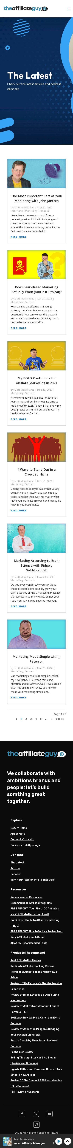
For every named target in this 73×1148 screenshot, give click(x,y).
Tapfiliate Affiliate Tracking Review (32, 966)
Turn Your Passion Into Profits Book (32, 879)
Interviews (17, 210)
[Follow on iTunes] (36, 1125)
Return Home (18, 828)
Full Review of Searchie (24, 1091)
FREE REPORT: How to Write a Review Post (36, 931)
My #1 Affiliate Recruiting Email (29, 914)
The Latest (17, 862)
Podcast (44, 210)
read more (18, 236)
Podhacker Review (21, 1052)
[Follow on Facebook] (22, 1114)
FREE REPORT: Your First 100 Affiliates (34, 908)
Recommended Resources (26, 897)
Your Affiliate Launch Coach (27, 937)
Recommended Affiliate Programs (31, 902)
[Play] (59, 1141)
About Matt (17, 833)
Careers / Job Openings (25, 845)
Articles (15, 868)
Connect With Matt (22, 839)
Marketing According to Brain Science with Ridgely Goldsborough (36, 565)
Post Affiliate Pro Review (25, 960)
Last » (60, 718)
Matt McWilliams (24, 207)
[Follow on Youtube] (50, 1114)
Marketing (31, 210)
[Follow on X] (36, 1114)
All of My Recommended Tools (28, 943)
